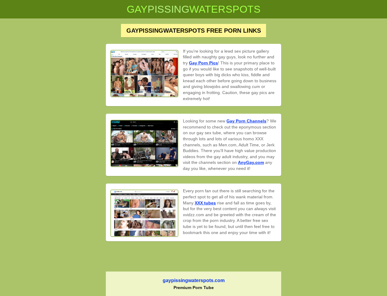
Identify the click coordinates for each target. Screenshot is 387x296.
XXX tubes (205, 202)
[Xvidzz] (144, 213)
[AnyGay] (144, 143)
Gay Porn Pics (203, 62)
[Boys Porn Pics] (144, 73)
